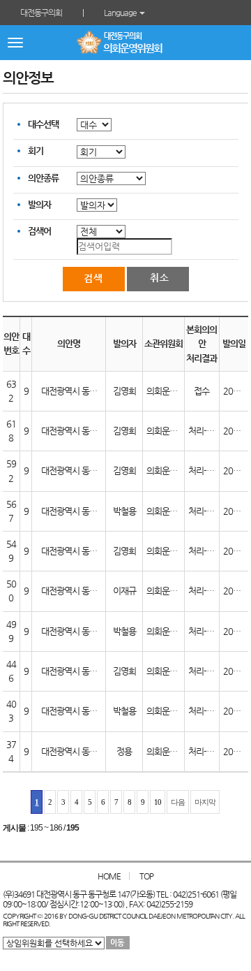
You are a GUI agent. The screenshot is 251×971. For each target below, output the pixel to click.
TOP (146, 876)
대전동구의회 (41, 12)
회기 (35, 150)
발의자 (39, 204)
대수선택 (43, 124)
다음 (178, 802)
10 (157, 802)
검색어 (39, 231)
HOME (109, 876)
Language (121, 12)
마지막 (205, 802)
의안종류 (43, 178)
